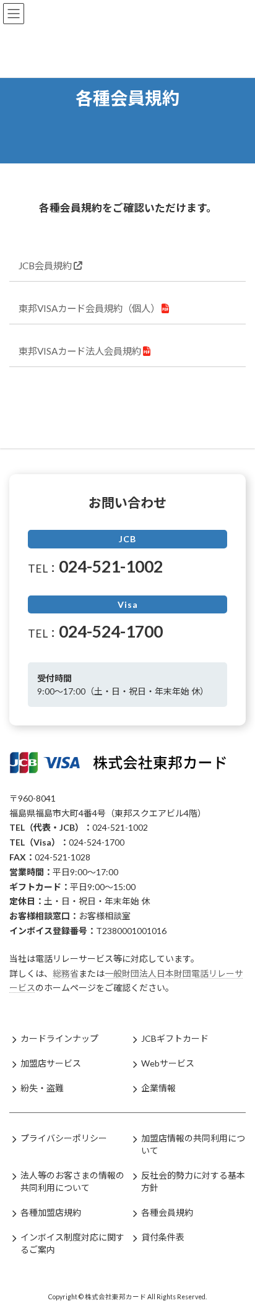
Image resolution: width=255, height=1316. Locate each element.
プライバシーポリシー (63, 1138)
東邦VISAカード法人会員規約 (81, 351)
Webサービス (167, 1063)
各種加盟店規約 (50, 1212)
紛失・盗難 (42, 1088)
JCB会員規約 (46, 265)
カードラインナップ (59, 1038)
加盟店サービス (50, 1063)
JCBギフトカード (175, 1038)
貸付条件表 (162, 1237)
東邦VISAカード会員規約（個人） (90, 308)
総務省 (66, 973)
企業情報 (158, 1088)
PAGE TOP (236, 1263)
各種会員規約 (167, 1212)
